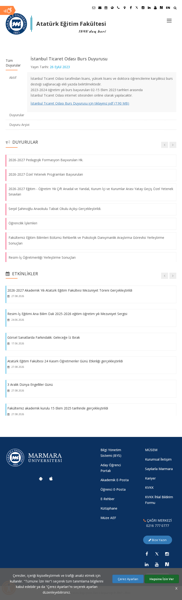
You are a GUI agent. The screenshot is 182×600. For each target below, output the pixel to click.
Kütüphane (108, 508)
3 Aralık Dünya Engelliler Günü (30, 384)
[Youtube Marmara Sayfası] (155, 7)
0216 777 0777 (157, 525)
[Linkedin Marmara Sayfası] (149, 7)
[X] (157, 554)
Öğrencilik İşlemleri (23, 223)
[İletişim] (118, 7)
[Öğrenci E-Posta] (93, 7)
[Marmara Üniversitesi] (16, 24)
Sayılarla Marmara (159, 469)
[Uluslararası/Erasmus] (112, 7)
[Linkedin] (146, 564)
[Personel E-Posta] (99, 7)
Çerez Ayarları (128, 579)
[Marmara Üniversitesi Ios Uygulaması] (51, 478)
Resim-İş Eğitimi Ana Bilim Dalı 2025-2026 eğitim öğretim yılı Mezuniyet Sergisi (67, 313)
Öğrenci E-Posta (113, 489)
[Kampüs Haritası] (124, 7)
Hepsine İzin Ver (162, 579)
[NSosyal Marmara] (167, 564)
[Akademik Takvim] (106, 7)
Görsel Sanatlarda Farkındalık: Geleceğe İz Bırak (43, 337)
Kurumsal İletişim (158, 459)
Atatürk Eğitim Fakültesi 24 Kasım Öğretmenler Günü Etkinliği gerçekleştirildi (65, 361)
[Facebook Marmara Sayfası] (130, 7)
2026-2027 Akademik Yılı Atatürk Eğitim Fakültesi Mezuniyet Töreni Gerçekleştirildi (69, 290)
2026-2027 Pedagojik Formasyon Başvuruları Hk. (46, 160)
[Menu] (169, 18)
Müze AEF (108, 518)
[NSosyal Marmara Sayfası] (161, 7)
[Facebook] (146, 554)
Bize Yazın (159, 540)
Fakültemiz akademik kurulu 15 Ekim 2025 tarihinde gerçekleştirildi (57, 408)
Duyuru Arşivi (19, 124)
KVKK (149, 487)
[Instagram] (167, 554)
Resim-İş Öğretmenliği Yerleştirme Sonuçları (42, 257)
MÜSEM (151, 450)
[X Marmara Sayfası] (136, 7)
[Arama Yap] (175, 8)
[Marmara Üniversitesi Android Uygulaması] (41, 478)
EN (168, 7)
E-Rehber (107, 499)
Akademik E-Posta (114, 480)
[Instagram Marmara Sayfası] (143, 7)
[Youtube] (157, 564)
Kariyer (150, 478)
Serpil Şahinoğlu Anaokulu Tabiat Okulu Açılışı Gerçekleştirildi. (55, 208)
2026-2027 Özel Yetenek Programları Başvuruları (46, 174)
